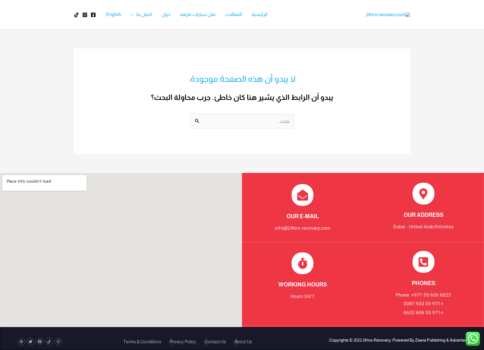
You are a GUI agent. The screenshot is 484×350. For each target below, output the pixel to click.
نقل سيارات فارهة (198, 14)
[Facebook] (93, 14)
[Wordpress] (21, 342)
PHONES (423, 283)
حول (165, 14)
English (113, 14)
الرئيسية (259, 14)
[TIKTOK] (76, 14)
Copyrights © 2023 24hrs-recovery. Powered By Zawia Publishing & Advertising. (399, 340)
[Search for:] (242, 121)
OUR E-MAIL (303, 216)
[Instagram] (84, 14)
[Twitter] (30, 342)
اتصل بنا (144, 14)
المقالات (233, 14)
